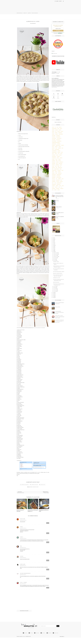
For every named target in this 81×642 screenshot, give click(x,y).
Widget (47, 373)
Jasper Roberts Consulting (44, 373)
